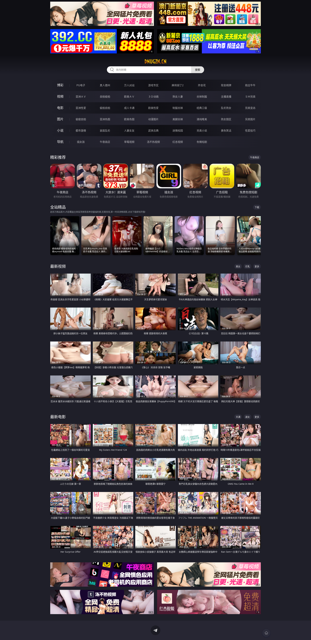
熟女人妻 (178, 96)
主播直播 (226, 96)
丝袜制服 (202, 96)
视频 (60, 96)
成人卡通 (129, 108)
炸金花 (202, 85)
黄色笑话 (226, 130)
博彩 (60, 85)
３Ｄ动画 (153, 96)
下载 (257, 207)
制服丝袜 (178, 108)
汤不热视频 (153, 142)
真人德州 (105, 85)
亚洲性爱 (81, 108)
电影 (60, 108)
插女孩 (81, 142)
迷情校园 (178, 130)
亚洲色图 (105, 119)
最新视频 (58, 266)
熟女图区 (226, 119)
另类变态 (250, 108)
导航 (60, 142)
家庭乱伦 (105, 130)
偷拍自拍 (105, 108)
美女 (238, 266)
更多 (257, 266)
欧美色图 (129, 119)
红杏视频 (178, 142)
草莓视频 (129, 142)
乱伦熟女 (226, 108)
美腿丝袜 (178, 119)
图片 (60, 119)
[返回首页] (266, 633)
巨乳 (247, 266)
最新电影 (58, 416)
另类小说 (202, 130)
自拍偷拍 (105, 96)
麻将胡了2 (178, 85)
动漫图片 (153, 119)
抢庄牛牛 (250, 85)
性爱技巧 (250, 130)
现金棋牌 (226, 85)
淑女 (247, 416)
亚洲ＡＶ (81, 96)
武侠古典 (153, 130)
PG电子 (80, 85)
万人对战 (129, 85)
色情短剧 (202, 142)
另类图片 (250, 119)
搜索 (197, 70)
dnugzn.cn (155, 61)
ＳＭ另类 (250, 96)
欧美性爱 (153, 108)
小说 (60, 130)
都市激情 (81, 130)
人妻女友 (129, 130)
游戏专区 (153, 85)
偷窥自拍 (81, 119)
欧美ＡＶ (129, 96)
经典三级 (202, 108)
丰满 (238, 416)
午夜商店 (105, 142)
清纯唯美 (202, 119)
